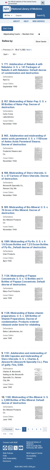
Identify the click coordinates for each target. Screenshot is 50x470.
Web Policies (8, 453)
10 (15, 54)
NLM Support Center (34, 453)
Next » (29, 50)
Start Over (7, 28)
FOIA (5, 456)
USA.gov (32, 467)
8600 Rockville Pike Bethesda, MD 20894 (34, 447)
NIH (21, 467)
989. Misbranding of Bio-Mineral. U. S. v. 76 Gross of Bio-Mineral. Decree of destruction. (24, 210)
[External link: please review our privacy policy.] (5, 448)
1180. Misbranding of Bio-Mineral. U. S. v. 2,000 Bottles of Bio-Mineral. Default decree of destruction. (24, 400)
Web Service (39, 21)
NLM (16, 467)
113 (4, 434)
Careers (29, 458)
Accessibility (31, 456)
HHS (25, 467)
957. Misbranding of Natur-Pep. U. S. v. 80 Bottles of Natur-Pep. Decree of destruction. (24, 104)
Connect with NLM (10, 442)
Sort (5, 54)
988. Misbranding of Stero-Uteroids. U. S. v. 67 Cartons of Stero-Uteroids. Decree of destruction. (24, 175)
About (16, 21)
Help (26, 21)
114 (10, 434)
